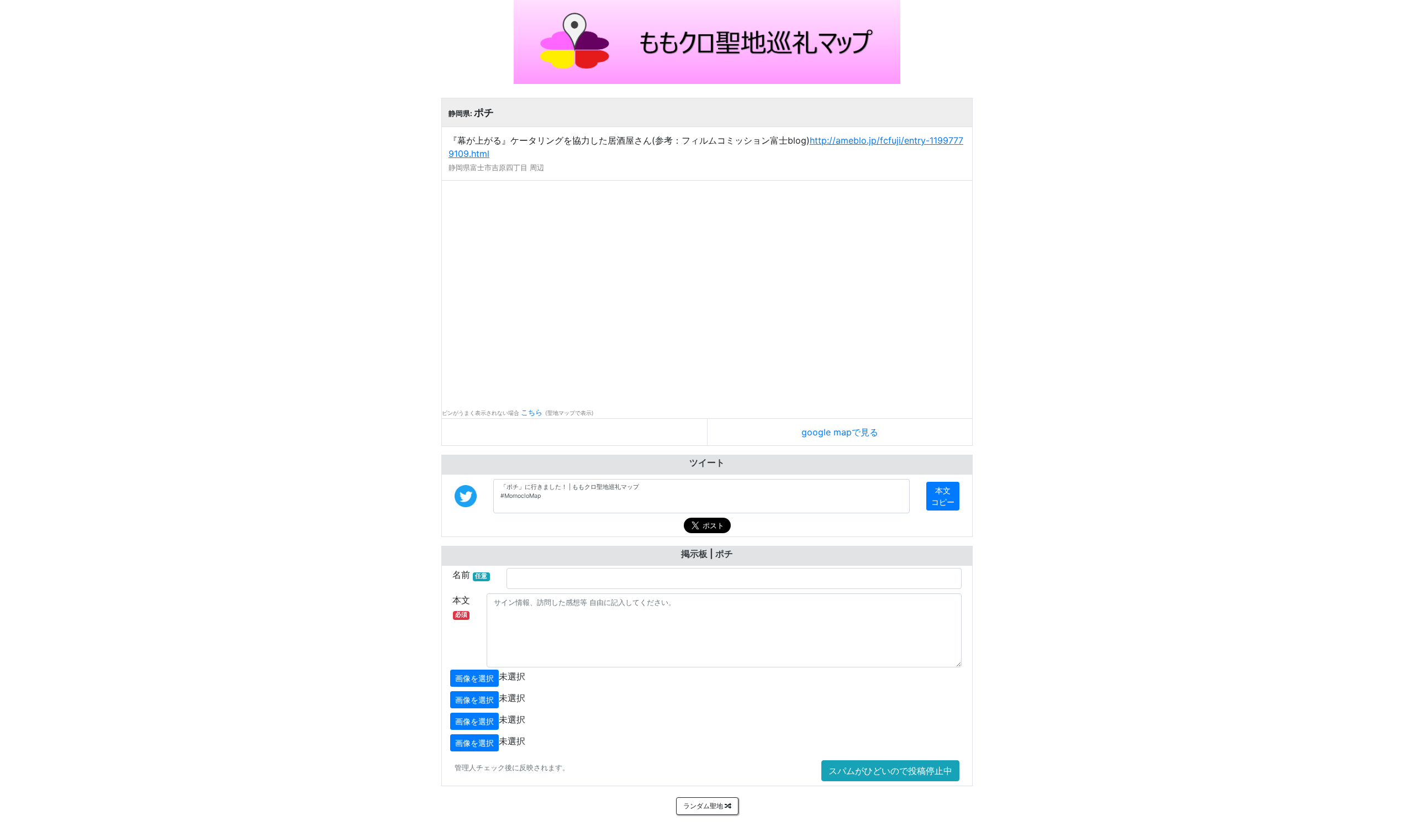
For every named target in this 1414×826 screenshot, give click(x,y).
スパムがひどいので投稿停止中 (890, 770)
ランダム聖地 (704, 806)
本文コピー (942, 496)
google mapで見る (839, 432)
